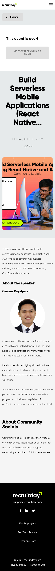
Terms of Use (37, 564)
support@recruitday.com (27, 502)
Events (14, 16)
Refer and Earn (27, 540)
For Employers (27, 523)
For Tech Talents (27, 532)
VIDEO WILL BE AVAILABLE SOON (27, 52)
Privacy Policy (18, 564)
